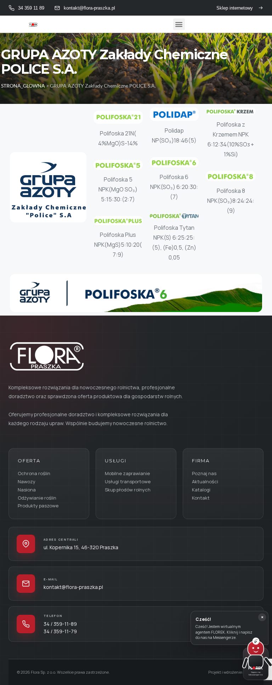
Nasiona (27, 489)
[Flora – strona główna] (46, 356)
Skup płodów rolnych (128, 489)
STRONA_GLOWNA (23, 86)
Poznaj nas (204, 473)
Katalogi (201, 489)
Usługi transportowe (128, 481)
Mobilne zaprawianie (127, 473)
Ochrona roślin (34, 473)
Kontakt (201, 498)
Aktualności (205, 481)
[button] (179, 24)
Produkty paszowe (38, 505)
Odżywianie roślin (37, 498)
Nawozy (26, 481)
